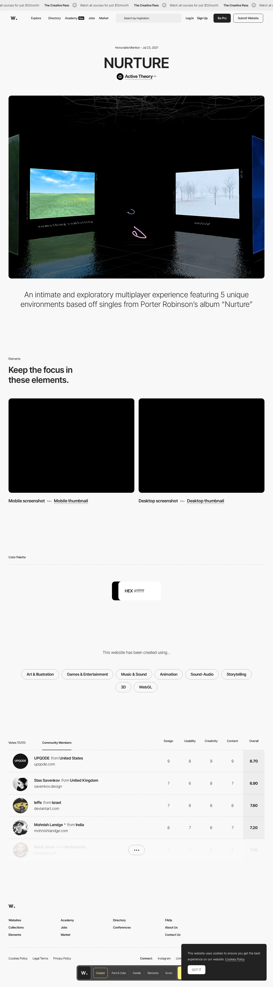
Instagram (164, 958)
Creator (100, 973)
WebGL (145, 687)
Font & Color (119, 973)
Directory (54, 18)
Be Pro (222, 18)
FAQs (168, 920)
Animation (168, 674)
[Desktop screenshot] (201, 445)
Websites (15, 920)
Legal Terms (40, 958)
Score (168, 973)
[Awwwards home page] (84, 973)
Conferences (122, 927)
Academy (74, 18)
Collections (16, 927)
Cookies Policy (18, 958)
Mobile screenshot (27, 500)
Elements (153, 973)
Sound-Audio (202, 674)
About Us (171, 927)
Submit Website (248, 18)
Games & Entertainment (87, 674)
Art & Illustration (40, 674)
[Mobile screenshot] (71, 445)
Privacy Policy (62, 958)
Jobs (92, 18)
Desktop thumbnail (205, 501)
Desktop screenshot (158, 500)
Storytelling (236, 674)
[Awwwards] (14, 18)
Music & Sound (134, 674)
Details (137, 973)
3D (123, 687)
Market (104, 18)
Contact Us (172, 934)
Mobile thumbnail (71, 501)
